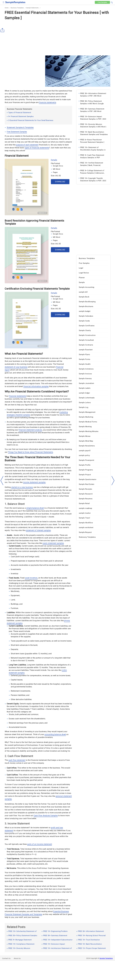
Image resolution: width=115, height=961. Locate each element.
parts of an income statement (39, 844)
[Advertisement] (57, 37)
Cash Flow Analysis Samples (46, 815)
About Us (17, 958)
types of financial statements (37, 148)
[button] (112, 2)
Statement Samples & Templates (20, 127)
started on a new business (22, 487)
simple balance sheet (35, 508)
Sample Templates (106, 958)
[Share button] (3, 30)
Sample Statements (32, 8)
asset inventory (31, 578)
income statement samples (34, 482)
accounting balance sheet (55, 734)
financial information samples (36, 386)
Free (102, 2)
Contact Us (6, 958)
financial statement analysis (30, 430)
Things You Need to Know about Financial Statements (30, 452)
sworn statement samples (53, 543)
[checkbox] (3, 2)
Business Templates (17, 8)
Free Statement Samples (17, 132)
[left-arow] (2, 480)
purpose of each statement (27, 145)
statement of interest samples (38, 530)
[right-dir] (113, 480)
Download (60, 182)
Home (7, 8)
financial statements (47, 102)
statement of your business (16, 367)
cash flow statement (16, 760)
